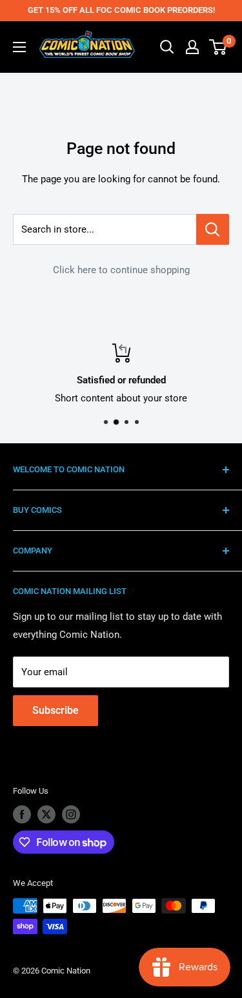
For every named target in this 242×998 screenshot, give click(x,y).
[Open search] (167, 47)
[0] (218, 47)
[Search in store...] (212, 229)
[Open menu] (19, 47)
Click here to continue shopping (121, 270)
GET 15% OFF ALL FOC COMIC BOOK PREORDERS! (121, 10)
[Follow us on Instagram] (71, 814)
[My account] (192, 47)
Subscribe (55, 710)
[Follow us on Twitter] (46, 814)
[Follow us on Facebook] (22, 814)
